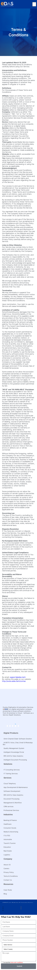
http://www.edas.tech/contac (14, 681)
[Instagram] (12, 726)
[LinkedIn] (7, 726)
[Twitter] (15, 726)
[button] (34, 4)
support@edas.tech (18, 677)
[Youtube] (18, 726)
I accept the (13, 962)
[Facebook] (10, 726)
